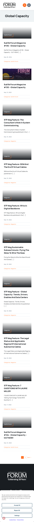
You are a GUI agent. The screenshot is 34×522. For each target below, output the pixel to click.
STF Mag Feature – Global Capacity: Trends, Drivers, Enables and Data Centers (16, 294)
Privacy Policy (20, 519)
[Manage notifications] (3, 518)
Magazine (13, 141)
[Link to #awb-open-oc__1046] (24, 5)
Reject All (17, 510)
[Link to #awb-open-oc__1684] (29, 5)
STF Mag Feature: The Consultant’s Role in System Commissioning (17, 123)
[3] (17, 471)
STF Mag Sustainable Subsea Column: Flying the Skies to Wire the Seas (16, 250)
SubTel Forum (14, 61)
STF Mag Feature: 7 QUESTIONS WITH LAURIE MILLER (15, 388)
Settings (17, 515)
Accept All (17, 505)
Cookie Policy (12, 519)
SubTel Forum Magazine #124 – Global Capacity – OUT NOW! (15, 435)
